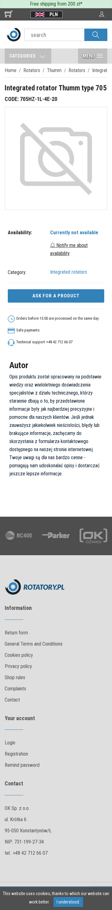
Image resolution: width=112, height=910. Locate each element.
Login (10, 743)
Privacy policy (18, 666)
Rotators (31, 70)
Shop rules (15, 677)
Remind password (22, 765)
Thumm (54, 70)
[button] (92, 56)
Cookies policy (19, 655)
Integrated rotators (68, 272)
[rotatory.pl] (14, 34)
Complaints (15, 689)
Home (10, 70)
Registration (16, 754)
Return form (16, 633)
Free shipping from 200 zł (55, 4)
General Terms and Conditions (34, 644)
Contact (12, 700)
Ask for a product (56, 296)
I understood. (68, 901)
